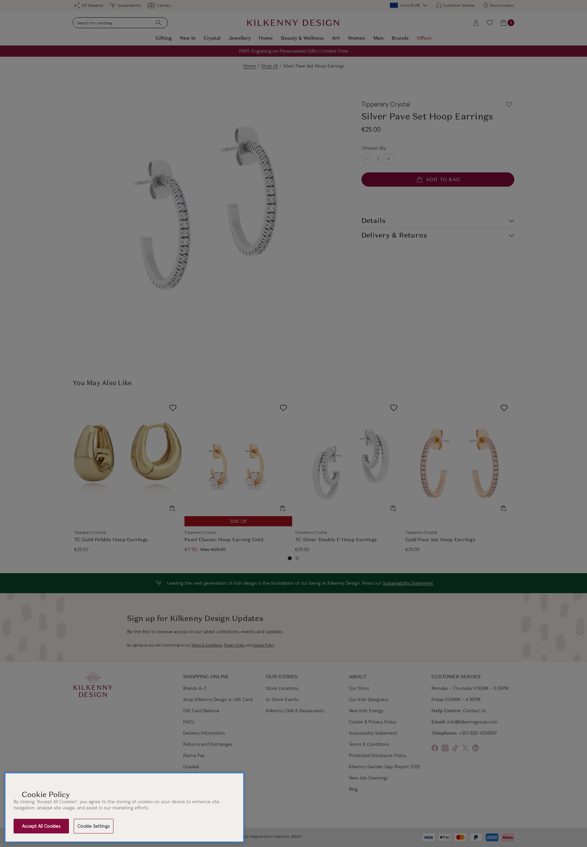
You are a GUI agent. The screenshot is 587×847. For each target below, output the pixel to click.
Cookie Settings (93, 826)
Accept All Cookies (41, 826)
